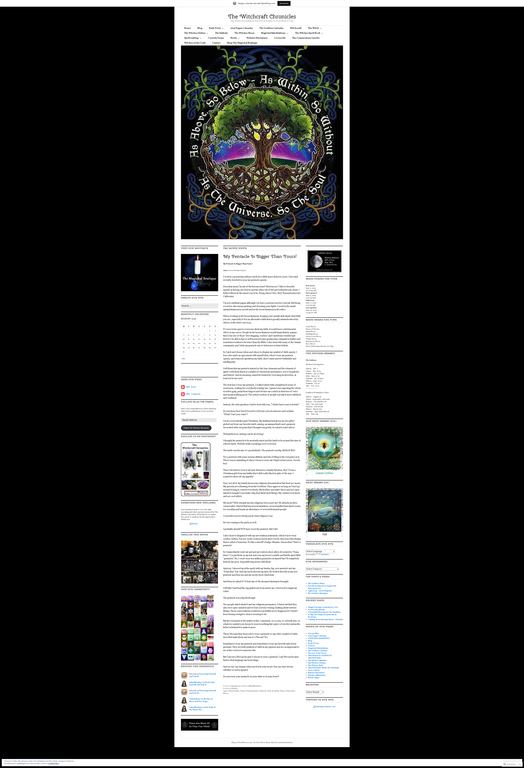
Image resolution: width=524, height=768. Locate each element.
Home (187, 28)
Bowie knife (234, 691)
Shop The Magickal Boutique (242, 43)
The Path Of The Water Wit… (202, 708)
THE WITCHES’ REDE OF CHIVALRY (323, 668)
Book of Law (313, 643)
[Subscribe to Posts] (183, 387)
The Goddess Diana (316, 583)
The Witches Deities (195, 33)
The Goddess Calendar (271, 28)
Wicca (225, 693)
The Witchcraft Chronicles (262, 16)
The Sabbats (221, 33)
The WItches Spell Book (307, 33)
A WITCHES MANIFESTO (318, 638)
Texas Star (290, 691)
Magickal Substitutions (273, 33)
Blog (199, 28)
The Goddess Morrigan (318, 593)
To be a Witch (313, 670)
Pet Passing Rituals (316, 610)
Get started (284, 3)
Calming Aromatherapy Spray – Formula (325, 619)
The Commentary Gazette (306, 38)
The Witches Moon (244, 33)
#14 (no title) (313, 633)
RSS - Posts (191, 387)
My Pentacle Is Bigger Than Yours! (260, 256)
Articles (234, 688)
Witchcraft (295, 28)
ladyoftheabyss (254, 686)
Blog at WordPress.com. (241, 742)
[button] (190, 549)
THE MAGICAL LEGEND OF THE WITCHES (320, 656)
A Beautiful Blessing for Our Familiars (324, 612)
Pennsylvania (252, 691)
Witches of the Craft (195, 43)
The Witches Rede (315, 665)
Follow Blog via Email (197, 401)
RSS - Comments (193, 394)
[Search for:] (199, 306)
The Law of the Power (317, 653)
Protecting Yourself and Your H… (202, 683)
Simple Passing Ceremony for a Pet (323, 607)
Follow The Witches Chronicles (196, 428)
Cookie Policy (53, 764)
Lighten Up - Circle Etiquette (320, 591)
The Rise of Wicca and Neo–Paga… (201, 700)
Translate (325, 554)
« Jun (183, 358)
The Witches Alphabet (317, 660)
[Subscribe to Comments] (183, 394)
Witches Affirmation (316, 675)
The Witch (313, 28)
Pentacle (263, 691)
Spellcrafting (191, 38)
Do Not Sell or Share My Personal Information (273, 742)
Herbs (233, 38)
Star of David (273, 691)
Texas (282, 691)
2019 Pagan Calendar (241, 28)
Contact (216, 43)
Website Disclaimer (257, 38)
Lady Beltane (194, 699)
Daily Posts (215, 28)
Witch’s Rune (313, 678)
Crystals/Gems (216, 38)
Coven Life (280, 38)
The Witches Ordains (317, 663)
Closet (242, 691)
